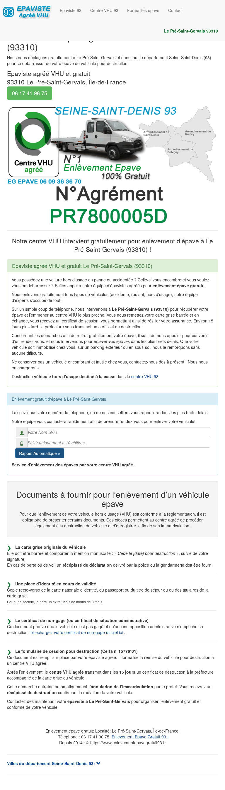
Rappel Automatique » (39, 453)
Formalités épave (143, 10)
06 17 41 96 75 (29, 93)
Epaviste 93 (70, 10)
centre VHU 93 (144, 376)
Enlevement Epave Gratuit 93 (139, 737)
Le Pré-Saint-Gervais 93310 (191, 31)
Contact (175, 10)
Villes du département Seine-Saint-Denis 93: (51, 763)
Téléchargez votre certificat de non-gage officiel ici (77, 632)
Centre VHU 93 (104, 10)
